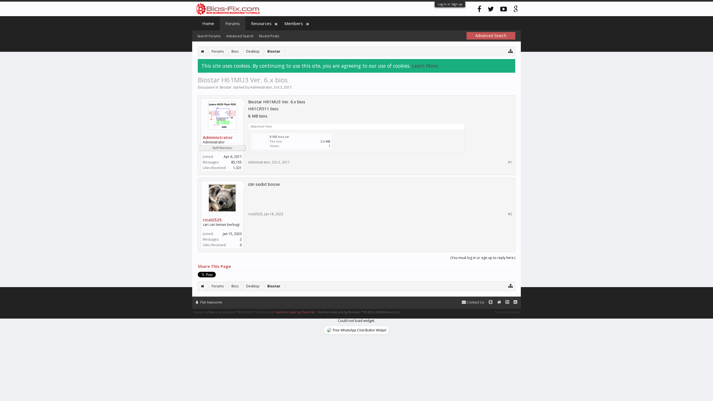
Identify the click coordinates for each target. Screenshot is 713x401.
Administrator (261, 87)
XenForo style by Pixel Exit (295, 312)
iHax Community (356, 300)
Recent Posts (269, 36)
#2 (510, 214)
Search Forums (209, 36)
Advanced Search (239, 36)
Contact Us (475, 302)
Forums (232, 23)
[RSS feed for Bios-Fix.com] (515, 302)
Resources (261, 23)
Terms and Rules (506, 312)
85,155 (236, 162)
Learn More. (425, 65)
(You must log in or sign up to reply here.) (482, 257)
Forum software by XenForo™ (234, 312)
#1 (510, 162)
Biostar (225, 87)
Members (293, 23)
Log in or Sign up (450, 4)
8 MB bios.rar (279, 137)
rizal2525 (212, 219)
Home (208, 23)
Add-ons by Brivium (360, 312)
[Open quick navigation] (510, 50)
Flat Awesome (210, 302)
